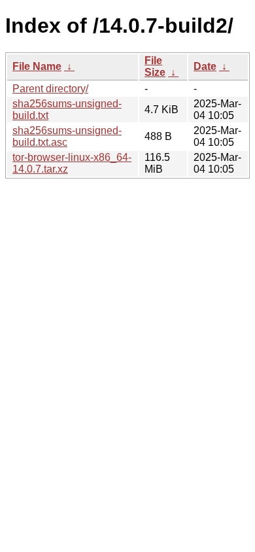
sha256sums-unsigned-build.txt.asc (67, 136)
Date (205, 66)
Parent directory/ (50, 88)
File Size (154, 66)
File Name (36, 66)
